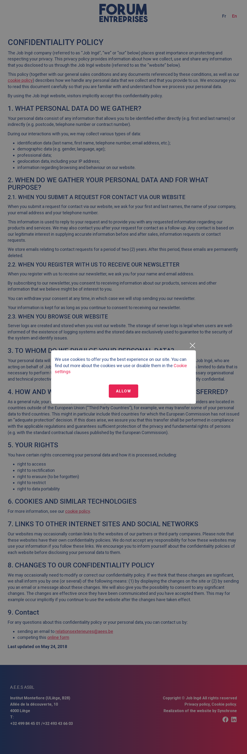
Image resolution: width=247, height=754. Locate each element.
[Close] (192, 345)
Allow (123, 391)
